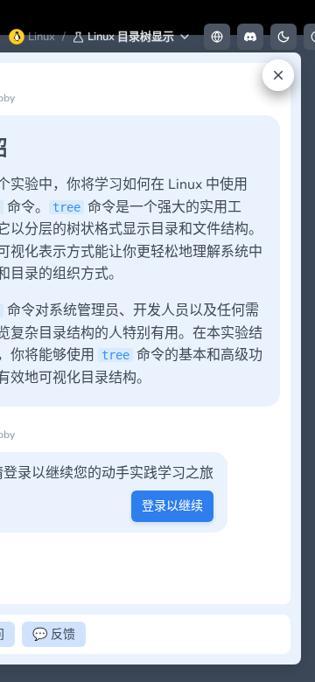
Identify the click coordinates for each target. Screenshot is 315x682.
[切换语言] (217, 37)
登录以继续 (172, 506)
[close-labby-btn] (278, 75)
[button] (132, 36)
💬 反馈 (53, 634)
